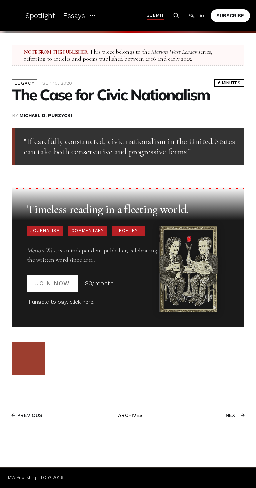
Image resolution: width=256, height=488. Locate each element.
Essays (74, 15)
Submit (155, 15)
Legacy (25, 83)
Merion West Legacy (174, 51)
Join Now (52, 283)
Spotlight (40, 15)
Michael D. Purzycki (45, 115)
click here (81, 302)
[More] (92, 16)
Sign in (196, 16)
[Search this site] (176, 16)
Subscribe (230, 16)
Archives (130, 415)
